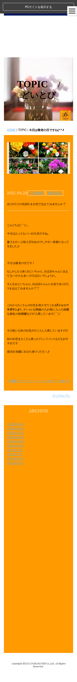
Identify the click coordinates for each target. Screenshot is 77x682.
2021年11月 (15, 454)
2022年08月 (15, 428)
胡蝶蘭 (13, 381)
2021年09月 (15, 458)
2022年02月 (15, 441)
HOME (11, 130)
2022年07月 (15, 433)
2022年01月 (15, 445)
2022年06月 (15, 437)
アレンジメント (27, 381)
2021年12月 (15, 450)
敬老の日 (64, 381)
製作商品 (55, 193)
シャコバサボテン (47, 381)
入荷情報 (36, 193)
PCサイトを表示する (38, 7)
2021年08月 (15, 463)
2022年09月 (15, 424)
